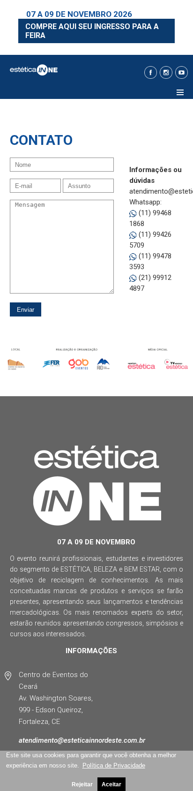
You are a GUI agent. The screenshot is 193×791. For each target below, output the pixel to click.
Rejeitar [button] (82, 784)
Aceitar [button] (111, 784)
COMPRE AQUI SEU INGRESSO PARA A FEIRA (92, 31)
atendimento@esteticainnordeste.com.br (82, 740)
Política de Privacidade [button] (113, 765)
